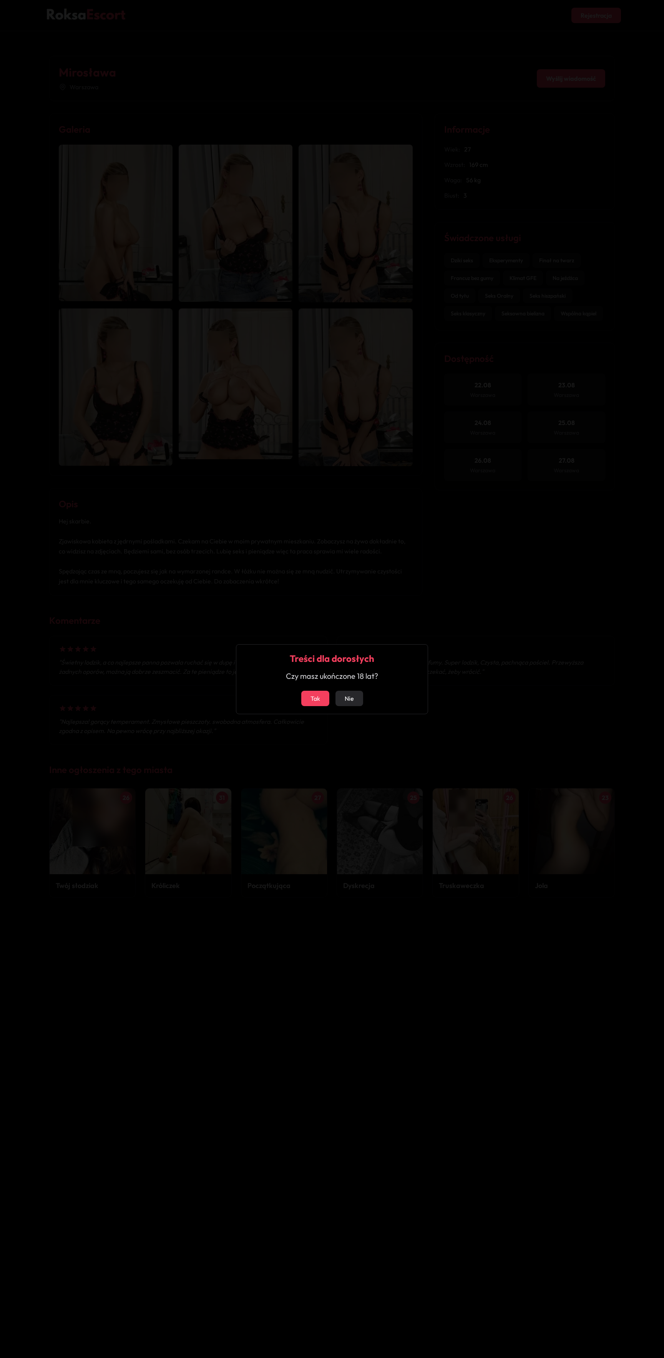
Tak (315, 698)
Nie (349, 698)
